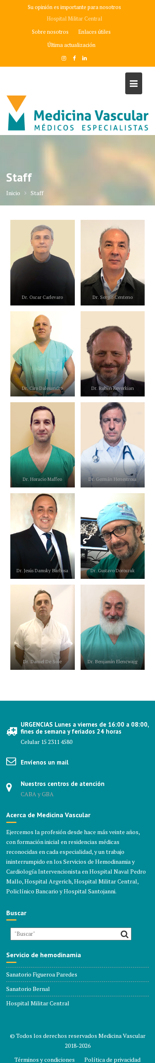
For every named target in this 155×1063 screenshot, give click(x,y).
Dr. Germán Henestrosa (112, 479)
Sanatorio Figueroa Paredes (41, 974)
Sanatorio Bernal (28, 989)
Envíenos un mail (45, 762)
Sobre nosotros (50, 31)
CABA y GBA (37, 794)
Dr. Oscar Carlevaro (42, 297)
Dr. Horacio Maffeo (42, 479)
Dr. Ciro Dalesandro (42, 388)
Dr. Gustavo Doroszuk (113, 570)
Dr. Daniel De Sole (42, 661)
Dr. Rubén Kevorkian (112, 388)
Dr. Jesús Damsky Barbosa (42, 570)
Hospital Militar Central (74, 18)
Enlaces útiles (94, 31)
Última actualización (71, 45)
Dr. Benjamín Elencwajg (112, 661)
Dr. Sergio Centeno (113, 297)
